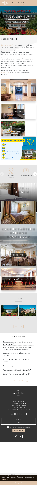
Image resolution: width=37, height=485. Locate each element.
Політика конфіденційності (22, 427)
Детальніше (18, 198)
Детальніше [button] (4, 479)
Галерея (18, 298)
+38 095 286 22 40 (20, 407)
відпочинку (5, 73)
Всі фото (18, 326)
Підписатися (18, 430)
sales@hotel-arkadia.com (21, 409)
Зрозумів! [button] (18, 483)
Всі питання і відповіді (18, 381)
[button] (35, 174)
